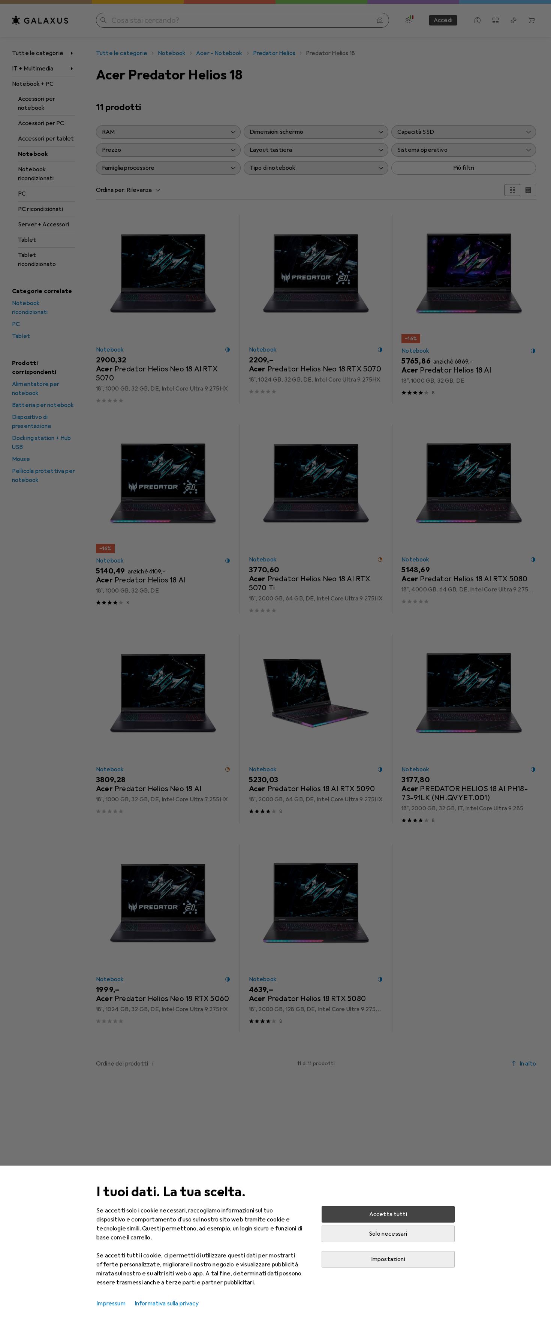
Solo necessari (388, 1234)
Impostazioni (388, 1259)
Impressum (110, 1303)
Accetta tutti (388, 1214)
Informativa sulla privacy (167, 1303)
